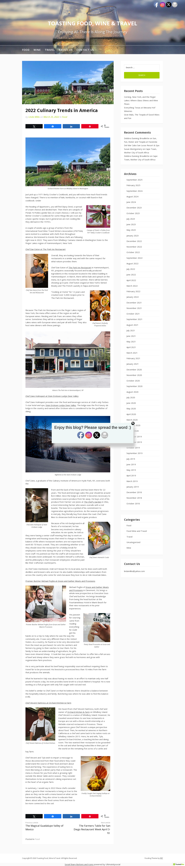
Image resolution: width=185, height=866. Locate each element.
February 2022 (133, 291)
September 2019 (134, 453)
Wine (37, 49)
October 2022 (133, 252)
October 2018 (133, 503)
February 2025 (133, 185)
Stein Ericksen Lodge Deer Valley (61, 405)
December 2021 (134, 302)
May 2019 (131, 470)
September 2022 (134, 258)
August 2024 (132, 196)
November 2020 (134, 375)
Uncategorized (133, 542)
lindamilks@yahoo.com (134, 571)
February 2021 (133, 358)
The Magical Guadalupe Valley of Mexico (44, 826)
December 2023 (134, 207)
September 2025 (134, 179)
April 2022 (131, 280)
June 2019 (131, 464)
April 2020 (131, 414)
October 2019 (133, 447)
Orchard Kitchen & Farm (78, 712)
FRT (161, 858)
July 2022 (130, 269)
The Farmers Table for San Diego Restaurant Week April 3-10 (92, 828)
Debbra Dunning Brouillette (136, 138)
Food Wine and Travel (136, 531)
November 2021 (134, 308)
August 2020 (132, 392)
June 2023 (131, 224)
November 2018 (134, 497)
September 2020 (134, 386)
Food (26, 49)
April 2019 (131, 475)
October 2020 (133, 380)
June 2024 (131, 202)
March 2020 (132, 419)
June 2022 (131, 274)
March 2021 (132, 352)
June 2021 (131, 336)
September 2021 (134, 319)
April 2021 (131, 347)
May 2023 (131, 230)
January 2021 (132, 364)
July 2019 (130, 458)
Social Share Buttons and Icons (79, 864)
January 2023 (132, 235)
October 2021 (133, 313)
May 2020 (131, 408)
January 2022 (132, 297)
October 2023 (133, 213)
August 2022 (132, 263)
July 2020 (130, 397)
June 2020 (131, 403)
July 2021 (130, 330)
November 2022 (134, 246)
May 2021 (131, 341)
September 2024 (134, 191)
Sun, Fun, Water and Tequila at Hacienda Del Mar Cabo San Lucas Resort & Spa (141, 142)
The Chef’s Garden (92, 502)
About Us (65, 49)
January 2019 (132, 486)
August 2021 (132, 325)
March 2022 (132, 285)
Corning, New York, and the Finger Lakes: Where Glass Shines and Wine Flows (141, 100)
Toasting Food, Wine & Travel (92, 23)
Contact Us (85, 49)
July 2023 (130, 218)
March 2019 (132, 481)
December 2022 (134, 241)
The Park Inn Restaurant (80, 267)
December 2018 (134, 492)
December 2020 (134, 369)
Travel (50, 49)
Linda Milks (34, 116)
